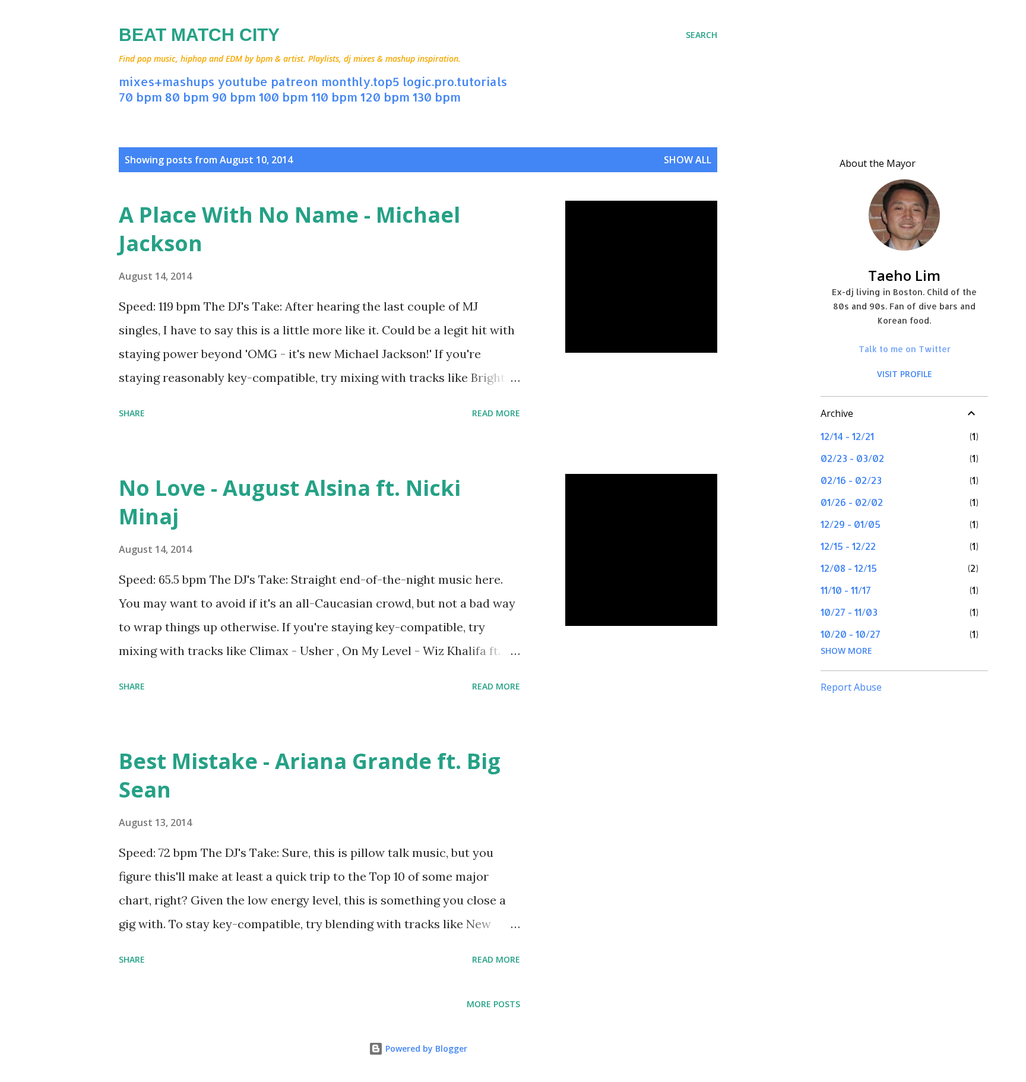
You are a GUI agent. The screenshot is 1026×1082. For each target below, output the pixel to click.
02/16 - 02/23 (851, 480)
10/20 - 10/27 (851, 634)
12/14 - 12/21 (847, 436)
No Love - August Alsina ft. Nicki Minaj (290, 502)
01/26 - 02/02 (852, 502)
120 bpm (385, 97)
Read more (496, 413)
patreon (294, 81)
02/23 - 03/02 (852, 458)
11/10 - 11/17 (846, 590)
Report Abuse (851, 687)
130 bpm (437, 97)
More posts (493, 1004)
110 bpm (334, 97)
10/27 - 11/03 (849, 612)
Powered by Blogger (425, 1048)
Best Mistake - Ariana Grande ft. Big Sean (310, 775)
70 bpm (140, 97)
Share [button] (132, 413)
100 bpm (283, 97)
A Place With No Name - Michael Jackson (289, 229)
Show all (687, 159)
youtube (242, 81)
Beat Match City (199, 35)
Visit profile (904, 373)
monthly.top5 (360, 81)
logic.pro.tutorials (455, 81)
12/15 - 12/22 (848, 546)
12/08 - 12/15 (849, 568)
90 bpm (234, 97)
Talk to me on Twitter (905, 349)
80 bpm (187, 97)
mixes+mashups (166, 81)
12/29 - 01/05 (851, 524)
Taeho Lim (904, 275)
